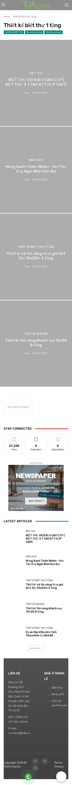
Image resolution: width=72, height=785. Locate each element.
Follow (36, 437)
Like (14, 437)
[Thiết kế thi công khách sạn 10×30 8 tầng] (36, 343)
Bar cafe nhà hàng (34, 32)
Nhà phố (58, 694)
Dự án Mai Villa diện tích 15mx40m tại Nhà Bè (41, 633)
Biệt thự (36, 73)
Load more (34, 648)
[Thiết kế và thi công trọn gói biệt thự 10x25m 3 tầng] (36, 257)
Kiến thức (36, 160)
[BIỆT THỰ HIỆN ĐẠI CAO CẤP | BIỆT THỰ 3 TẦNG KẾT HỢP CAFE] (36, 83)
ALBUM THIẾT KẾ (14, 32)
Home (7, 16)
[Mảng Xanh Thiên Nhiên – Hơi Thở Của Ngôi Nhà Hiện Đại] (36, 170)
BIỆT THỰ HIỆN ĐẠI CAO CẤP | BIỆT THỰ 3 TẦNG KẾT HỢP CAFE (45, 539)
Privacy (59, 766)
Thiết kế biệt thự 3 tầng (36, 247)
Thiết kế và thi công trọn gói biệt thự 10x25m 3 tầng (44, 586)
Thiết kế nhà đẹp (36, 333)
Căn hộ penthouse (53, 32)
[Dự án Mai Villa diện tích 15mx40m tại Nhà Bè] (13, 632)
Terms (58, 762)
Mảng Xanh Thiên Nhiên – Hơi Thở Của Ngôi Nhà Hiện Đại (45, 562)
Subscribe (57, 437)
